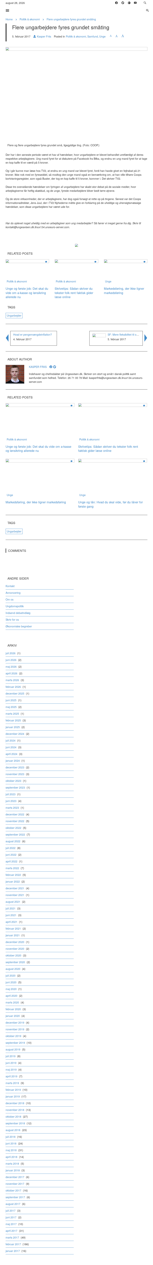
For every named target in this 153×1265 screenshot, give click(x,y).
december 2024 (15, 734)
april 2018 (11, 1157)
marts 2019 (12, 1083)
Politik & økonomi (30, 19)
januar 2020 (13, 1016)
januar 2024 (13, 760)
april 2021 (11, 922)
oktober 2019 (13, 1036)
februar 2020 (13, 1009)
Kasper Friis (44, 36)
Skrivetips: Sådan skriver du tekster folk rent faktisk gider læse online (74, 292)
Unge (102, 36)
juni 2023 (11, 801)
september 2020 (15, 962)
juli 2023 (10, 794)
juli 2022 (10, 848)
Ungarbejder (14, 315)
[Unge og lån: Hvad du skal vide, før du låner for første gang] (112, 477)
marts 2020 (12, 1002)
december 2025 (15, 693)
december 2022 (15, 814)
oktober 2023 (13, 781)
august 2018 (13, 1130)
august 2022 (13, 841)
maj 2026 (11, 666)
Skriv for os (12, 619)
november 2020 (15, 948)
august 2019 (13, 1049)
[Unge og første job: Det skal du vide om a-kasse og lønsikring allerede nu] (27, 271)
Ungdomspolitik (15, 606)
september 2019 (15, 1042)
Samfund (92, 36)
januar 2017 (13, 1251)
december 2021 (15, 888)
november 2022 (15, 821)
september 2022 (15, 834)
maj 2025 (11, 707)
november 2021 (15, 895)
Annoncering (13, 593)
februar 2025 (13, 720)
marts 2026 (12, 680)
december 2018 (15, 1103)
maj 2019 (11, 1069)
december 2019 (15, 1022)
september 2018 (15, 1123)
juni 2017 (11, 1217)
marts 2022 (12, 868)
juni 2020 (11, 982)
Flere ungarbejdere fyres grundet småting (71, 19)
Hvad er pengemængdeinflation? (32, 334)
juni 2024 (11, 747)
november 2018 (15, 1110)
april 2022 (11, 861)
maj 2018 (11, 1150)
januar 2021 (13, 935)
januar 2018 (13, 1170)
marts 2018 (12, 1163)
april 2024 (11, 754)
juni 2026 (11, 660)
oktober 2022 (13, 828)
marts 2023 (12, 807)
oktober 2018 (13, 1116)
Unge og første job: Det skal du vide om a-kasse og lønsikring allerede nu (27, 292)
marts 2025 (12, 713)
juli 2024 (10, 740)
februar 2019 (13, 1090)
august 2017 (13, 1204)
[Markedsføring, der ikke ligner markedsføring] (125, 271)
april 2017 (11, 1231)
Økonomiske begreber (19, 626)
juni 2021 (11, 915)
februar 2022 (13, 875)
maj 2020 (11, 989)
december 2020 (15, 942)
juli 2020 (10, 975)
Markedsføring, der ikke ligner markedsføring (124, 290)
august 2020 (13, 969)
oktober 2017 (13, 1190)
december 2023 (15, 767)
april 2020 (11, 995)
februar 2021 (13, 928)
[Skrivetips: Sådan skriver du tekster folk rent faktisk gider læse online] (76, 271)
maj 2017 (11, 1224)
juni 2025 (11, 700)
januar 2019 (13, 1096)
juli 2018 (10, 1137)
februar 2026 (13, 687)
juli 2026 (10, 653)
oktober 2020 (13, 955)
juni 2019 (11, 1063)
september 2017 (15, 1197)
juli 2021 (10, 908)
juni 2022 (11, 854)
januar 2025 (13, 727)
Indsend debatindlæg (18, 613)
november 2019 (15, 1029)
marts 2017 (12, 1237)
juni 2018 (11, 1143)
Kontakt (10, 586)
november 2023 (15, 774)
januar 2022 (13, 881)
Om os (9, 599)
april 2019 (11, 1076)
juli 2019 (10, 1056)
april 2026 (11, 673)
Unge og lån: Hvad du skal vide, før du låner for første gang (110, 504)
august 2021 (13, 901)
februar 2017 (13, 1244)
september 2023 (15, 787)
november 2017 (15, 1184)
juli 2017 (10, 1210)
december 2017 (15, 1177)
